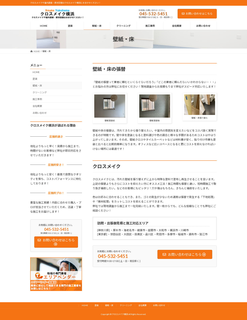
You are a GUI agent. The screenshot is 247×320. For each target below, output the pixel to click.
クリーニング (40, 92)
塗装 (35, 78)
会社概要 (37, 106)
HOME (36, 72)
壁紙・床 (37, 85)
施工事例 (37, 99)
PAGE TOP (238, 307)
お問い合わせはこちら (199, 13)
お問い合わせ (40, 112)
